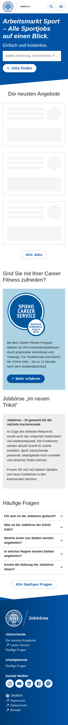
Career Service (19, 645)
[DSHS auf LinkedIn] (29, 683)
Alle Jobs (34, 255)
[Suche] (51, 6)
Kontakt (15, 710)
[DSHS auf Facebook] (39, 683)
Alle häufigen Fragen (34, 584)
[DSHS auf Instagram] (10, 683)
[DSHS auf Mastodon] (48, 683)
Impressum (17, 700)
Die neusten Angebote (21, 640)
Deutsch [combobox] (16, 695)
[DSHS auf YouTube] (19, 683)
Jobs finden (21, 68)
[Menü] (61, 6)
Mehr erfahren (28, 379)
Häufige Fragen (16, 650)
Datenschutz (18, 705)
